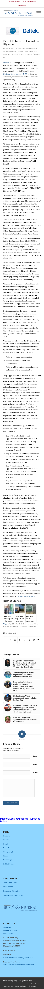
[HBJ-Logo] (18, 12)
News (9, 54)
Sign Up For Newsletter (13, 895)
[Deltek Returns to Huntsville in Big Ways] (22, 31)
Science (21, 54)
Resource (15, 54)
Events (6, 840)
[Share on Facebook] (5, 640)
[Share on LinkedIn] (24, 640)
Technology (28, 54)
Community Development (30, 48)
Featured (21, 51)
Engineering (13, 51)
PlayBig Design (12, 981)
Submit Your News (10, 930)
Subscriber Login (29, 2)
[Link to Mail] (35, 983)
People (5, 844)
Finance (6, 856)
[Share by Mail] (38, 640)
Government (29, 51)
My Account (22, 5)
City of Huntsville (14, 624)
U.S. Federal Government (26, 627)
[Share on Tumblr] (29, 640)
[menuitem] (15, 1)
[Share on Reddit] (33, 640)
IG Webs (29, 981)
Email (35, 764)
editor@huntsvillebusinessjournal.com (18, 965)
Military (35, 51)
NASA (5, 54)
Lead (19, 48)
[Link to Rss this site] (39, 983)
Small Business (9, 848)
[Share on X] (10, 640)
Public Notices (8, 864)
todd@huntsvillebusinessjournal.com (18, 957)
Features (6, 836)
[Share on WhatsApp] (15, 640)
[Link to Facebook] (28, 983)
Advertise (7, 927)
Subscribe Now (14, 2)
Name (35, 756)
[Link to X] (31, 983)
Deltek (6, 62)
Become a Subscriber (11, 891)
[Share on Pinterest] (19, 640)
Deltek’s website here (26, 596)
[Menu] (37, 12)
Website (35, 772)
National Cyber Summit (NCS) (15, 74)
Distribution (8, 933)
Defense (6, 51)
